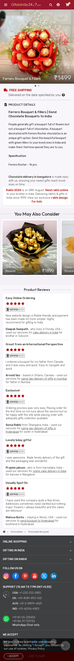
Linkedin (53, 576)
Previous (3, 247)
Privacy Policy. (36, 648)
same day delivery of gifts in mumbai (44, 378)
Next (71, 46)
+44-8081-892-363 (29, 598)
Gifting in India (14, 550)
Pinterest (25, 576)
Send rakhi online (56, 190)
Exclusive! (13, 390)
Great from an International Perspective (34, 344)
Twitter (44, 576)
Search (50, 5)
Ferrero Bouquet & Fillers (22, 79)
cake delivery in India (45, 332)
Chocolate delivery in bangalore (30, 177)
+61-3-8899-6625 (30, 603)
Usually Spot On (17, 483)
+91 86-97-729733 (23, 621)
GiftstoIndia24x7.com (26, 5)
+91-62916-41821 (28, 608)
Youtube (34, 576)
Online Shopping (15, 541)
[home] (4, 531)
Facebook (15, 576)
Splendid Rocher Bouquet (15, 269)
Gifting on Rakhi (15, 559)
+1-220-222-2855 (30, 592)
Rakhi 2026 (13, 190)
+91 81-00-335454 (23, 617)
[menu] (5, 5)
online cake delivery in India (49, 471)
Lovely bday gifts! (18, 440)
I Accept (13, 656)
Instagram (6, 576)
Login (58, 5)
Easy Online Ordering (20, 298)
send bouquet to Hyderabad (37, 520)
